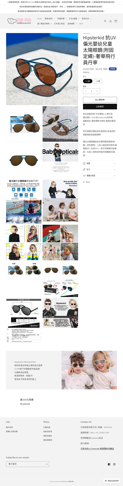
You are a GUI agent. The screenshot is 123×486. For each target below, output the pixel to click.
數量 (84, 86)
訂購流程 (46, 427)
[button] (49, 18)
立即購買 (100, 106)
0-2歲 (88, 81)
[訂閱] (46, 464)
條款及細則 (47, 436)
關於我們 (9, 427)
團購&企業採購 (12, 431)
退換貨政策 (47, 431)
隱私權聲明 (47, 440)
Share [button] (88, 182)
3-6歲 (98, 81)
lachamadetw (58, 481)
